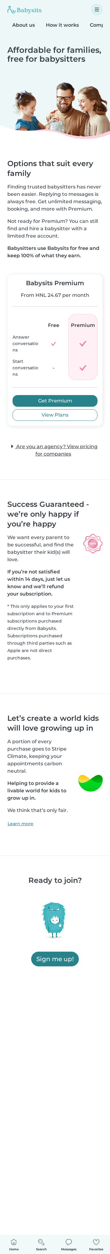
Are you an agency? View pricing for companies (56, 450)
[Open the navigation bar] (97, 9)
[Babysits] (24, 9)
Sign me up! (55, 959)
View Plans (55, 415)
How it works (62, 25)
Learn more (20, 823)
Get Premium (55, 401)
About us (23, 25)
